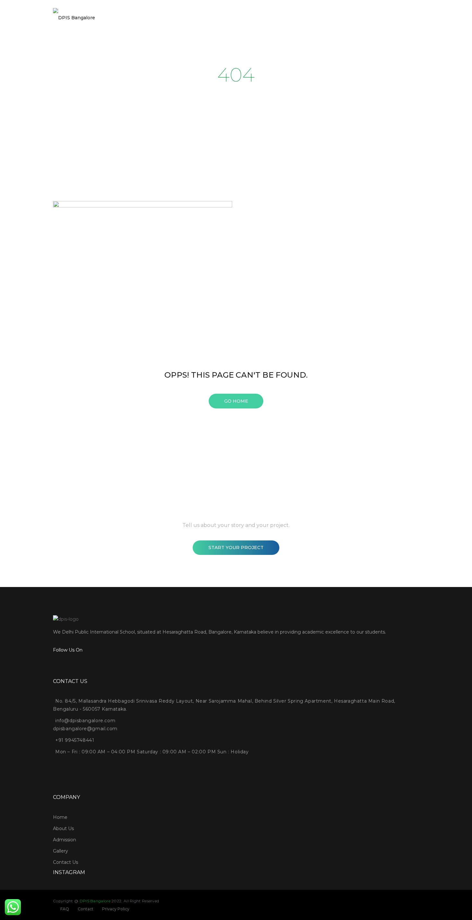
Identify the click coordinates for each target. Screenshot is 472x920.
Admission (159, 20)
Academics (239, 20)
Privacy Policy (115, 909)
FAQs (362, 20)
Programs (210, 20)
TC (379, 20)
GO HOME (236, 401)
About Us (132, 20)
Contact (85, 909)
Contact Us (401, 20)
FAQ (64, 909)
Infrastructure (335, 20)
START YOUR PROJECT (236, 547)
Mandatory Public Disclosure (286, 20)
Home (108, 20)
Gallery (185, 20)
